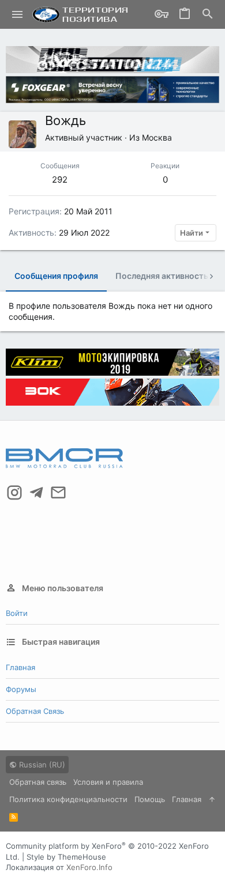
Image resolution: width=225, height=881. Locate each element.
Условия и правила (108, 782)
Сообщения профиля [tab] (56, 276)
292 (60, 179)
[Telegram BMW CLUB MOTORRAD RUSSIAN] (36, 492)
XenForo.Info (89, 867)
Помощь (149, 799)
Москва (157, 137)
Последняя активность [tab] (161, 276)
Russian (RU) (41, 764)
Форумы (21, 689)
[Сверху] (212, 799)
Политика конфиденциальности (68, 799)
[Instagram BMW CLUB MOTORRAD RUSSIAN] (14, 492)
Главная (20, 667)
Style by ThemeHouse (66, 856)
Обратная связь (35, 711)
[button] (17, 14)
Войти (17, 613)
